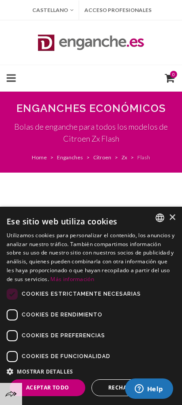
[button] (91, 371)
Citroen (102, 157)
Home (39, 157)
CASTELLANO (50, 10)
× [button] (172, 217)
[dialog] (91, 306)
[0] (168, 77)
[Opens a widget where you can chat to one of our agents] (149, 389)
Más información (72, 279)
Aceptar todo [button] (47, 387)
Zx (124, 157)
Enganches (70, 157)
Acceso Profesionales (118, 10)
